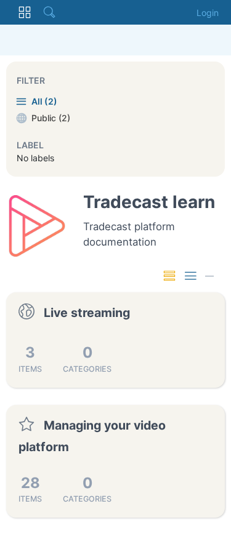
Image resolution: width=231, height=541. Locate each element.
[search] (49, 12)
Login (208, 12)
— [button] (209, 275)
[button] (24, 12)
